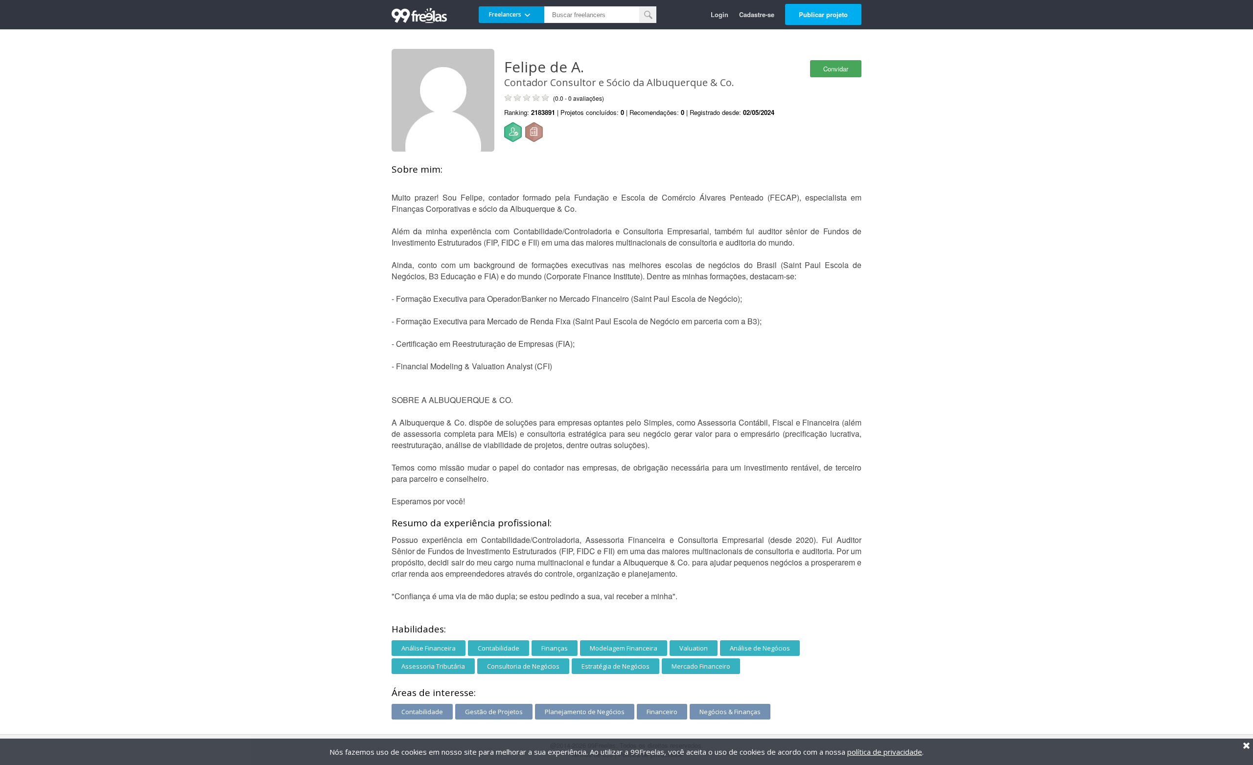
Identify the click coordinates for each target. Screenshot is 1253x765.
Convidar (835, 68)
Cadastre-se (756, 14)
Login (719, 14)
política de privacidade (884, 752)
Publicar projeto (823, 14)
